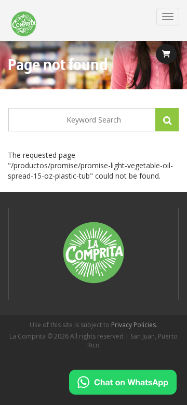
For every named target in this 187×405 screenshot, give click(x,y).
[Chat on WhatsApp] (123, 382)
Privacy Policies (133, 324)
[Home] (23, 24)
